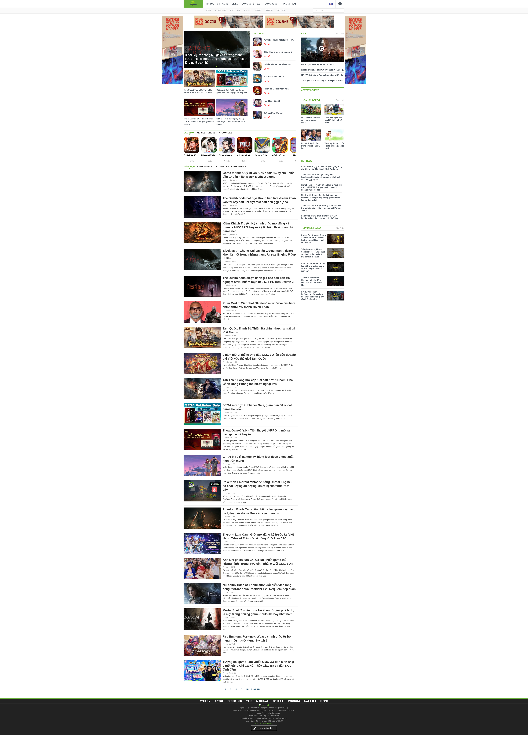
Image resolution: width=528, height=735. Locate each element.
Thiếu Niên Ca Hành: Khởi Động (227, 155)
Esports (324, 701)
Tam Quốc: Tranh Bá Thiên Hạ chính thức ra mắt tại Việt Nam (198, 91)
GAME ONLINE (220, 10)
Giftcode (258, 33)
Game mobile (204, 166)
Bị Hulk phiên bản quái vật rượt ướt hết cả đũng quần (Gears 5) (322, 70)
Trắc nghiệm (288, 3)
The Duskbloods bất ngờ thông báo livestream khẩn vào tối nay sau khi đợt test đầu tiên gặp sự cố (320, 177)
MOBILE (208, 10)
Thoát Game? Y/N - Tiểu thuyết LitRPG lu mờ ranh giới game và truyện (199, 121)
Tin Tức (210, 3)
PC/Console (225, 132)
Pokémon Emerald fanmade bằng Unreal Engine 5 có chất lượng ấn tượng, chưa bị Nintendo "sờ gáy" (258, 485)
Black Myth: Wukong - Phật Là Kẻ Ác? (318, 64)
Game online (238, 166)
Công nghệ (248, 3)
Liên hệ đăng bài (266, 728)
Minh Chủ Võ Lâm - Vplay (209, 155)
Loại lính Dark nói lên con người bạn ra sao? (310, 120)
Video (235, 3)
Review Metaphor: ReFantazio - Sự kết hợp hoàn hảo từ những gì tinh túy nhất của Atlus (312, 295)
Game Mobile (294, 701)
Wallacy (281, 10)
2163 (253, 689)
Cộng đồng (271, 3)
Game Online (310, 701)
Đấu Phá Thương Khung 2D (280, 155)
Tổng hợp (189, 166)
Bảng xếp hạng (234, 701)
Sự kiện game (262, 701)
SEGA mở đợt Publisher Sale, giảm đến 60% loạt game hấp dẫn (232, 91)
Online (211, 132)
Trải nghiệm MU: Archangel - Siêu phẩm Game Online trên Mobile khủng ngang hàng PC (322, 80)
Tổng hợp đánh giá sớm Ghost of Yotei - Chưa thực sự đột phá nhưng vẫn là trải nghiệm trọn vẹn (313, 253)
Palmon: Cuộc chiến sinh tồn (262, 155)
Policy (270, 723)
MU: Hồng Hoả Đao (244, 155)
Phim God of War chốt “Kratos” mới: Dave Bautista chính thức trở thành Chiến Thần (320, 217)
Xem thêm (340, 34)
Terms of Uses (261, 723)
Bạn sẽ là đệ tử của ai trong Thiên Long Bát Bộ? (310, 145)
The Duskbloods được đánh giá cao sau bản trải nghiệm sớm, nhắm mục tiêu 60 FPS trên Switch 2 (321, 208)
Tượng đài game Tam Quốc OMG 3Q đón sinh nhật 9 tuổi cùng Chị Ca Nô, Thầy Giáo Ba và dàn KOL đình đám (258, 665)
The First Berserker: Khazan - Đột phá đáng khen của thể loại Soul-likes (311, 281)
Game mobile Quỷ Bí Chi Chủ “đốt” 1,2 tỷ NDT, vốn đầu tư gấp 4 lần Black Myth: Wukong (321, 168)
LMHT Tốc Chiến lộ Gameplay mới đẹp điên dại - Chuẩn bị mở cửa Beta (322, 75)
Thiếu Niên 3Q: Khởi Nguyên (191, 155)
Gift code (222, 3)
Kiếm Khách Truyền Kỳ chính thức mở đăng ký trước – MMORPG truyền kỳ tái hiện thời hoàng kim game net (259, 227)
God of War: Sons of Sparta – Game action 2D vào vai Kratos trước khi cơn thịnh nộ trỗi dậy (313, 239)
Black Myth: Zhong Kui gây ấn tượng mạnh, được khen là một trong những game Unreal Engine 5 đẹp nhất (259, 254)
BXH (259, 3)
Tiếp (259, 689)
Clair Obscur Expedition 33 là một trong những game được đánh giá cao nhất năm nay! (313, 267)
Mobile (201, 132)
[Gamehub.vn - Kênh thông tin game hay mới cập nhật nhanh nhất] (193, 3)
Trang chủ (205, 701)
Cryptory (269, 10)
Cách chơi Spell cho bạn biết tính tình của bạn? (333, 120)
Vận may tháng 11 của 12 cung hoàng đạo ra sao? (334, 145)
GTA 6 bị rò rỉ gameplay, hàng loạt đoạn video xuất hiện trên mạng (230, 121)
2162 (248, 689)
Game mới (189, 132)
